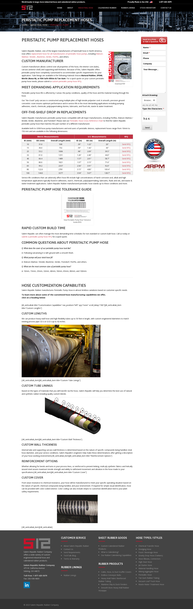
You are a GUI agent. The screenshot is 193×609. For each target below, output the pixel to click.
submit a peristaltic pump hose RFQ (37, 236)
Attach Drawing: (150, 95)
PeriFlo (55, 57)
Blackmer (41, 57)
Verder (48, 57)
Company (147, 63)
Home (25, 25)
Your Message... (151, 69)
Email (146, 53)
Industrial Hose (39, 25)
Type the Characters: (153, 108)
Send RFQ (126, 144)
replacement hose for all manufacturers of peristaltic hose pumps (59, 54)
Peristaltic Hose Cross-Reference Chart (86, 120)
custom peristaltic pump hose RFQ (66, 81)
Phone (146, 58)
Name (146, 47)
